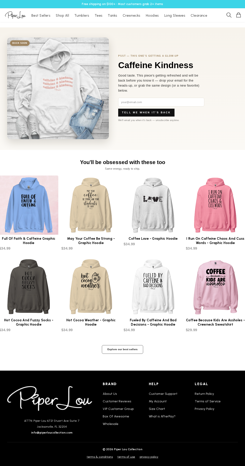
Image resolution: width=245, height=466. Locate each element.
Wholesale (110, 424)
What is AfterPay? (162, 416)
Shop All (62, 15)
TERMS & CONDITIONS (100, 456)
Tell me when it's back (146, 112)
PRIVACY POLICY (149, 456)
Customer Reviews (117, 401)
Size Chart (157, 409)
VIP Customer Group (118, 409)
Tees (99, 15)
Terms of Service (208, 401)
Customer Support (163, 394)
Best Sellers (40, 15)
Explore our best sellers (122, 349)
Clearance (199, 15)
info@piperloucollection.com (52, 432)
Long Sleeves (174, 15)
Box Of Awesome (116, 416)
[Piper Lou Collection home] (51, 398)
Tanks (112, 15)
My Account (158, 401)
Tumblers (81, 15)
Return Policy (204, 394)
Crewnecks (131, 15)
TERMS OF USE (126, 456)
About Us (110, 394)
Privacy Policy (204, 409)
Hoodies (152, 15)
